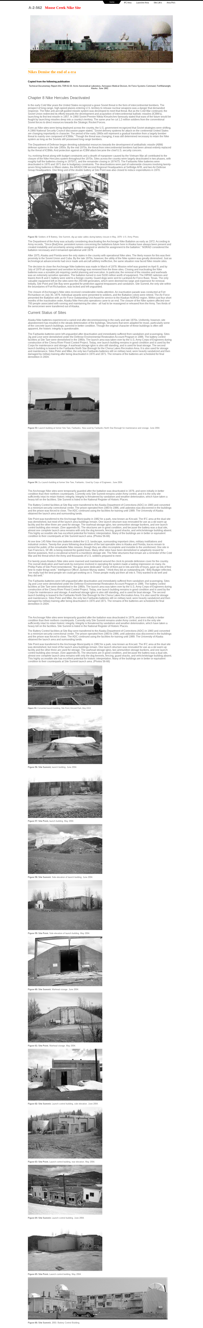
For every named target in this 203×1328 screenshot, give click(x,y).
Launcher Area (142, 3)
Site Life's (158, 3)
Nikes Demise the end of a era (52, 72)
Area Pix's (171, 3)
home (112, 2)
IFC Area (127, 3)
